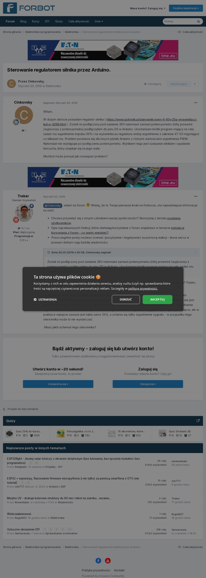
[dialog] (103, 289)
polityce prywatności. (143, 288)
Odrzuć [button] (126, 299)
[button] (45, 299)
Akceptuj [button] (157, 299)
